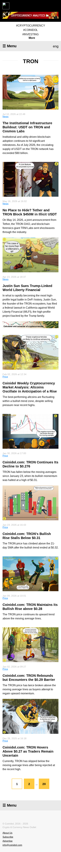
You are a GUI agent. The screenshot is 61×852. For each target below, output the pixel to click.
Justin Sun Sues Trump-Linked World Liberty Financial (27, 288)
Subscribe (8, 836)
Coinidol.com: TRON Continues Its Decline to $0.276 (30, 464)
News (5, 116)
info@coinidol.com (12, 845)
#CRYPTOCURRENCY (30, 25)
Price (5, 376)
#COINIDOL (30, 30)
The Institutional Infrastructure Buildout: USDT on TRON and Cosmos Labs (27, 127)
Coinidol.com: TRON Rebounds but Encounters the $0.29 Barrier (29, 677)
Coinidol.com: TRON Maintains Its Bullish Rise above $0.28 (30, 607)
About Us (7, 832)
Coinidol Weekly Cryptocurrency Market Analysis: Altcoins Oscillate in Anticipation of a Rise (30, 387)
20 (44, 784)
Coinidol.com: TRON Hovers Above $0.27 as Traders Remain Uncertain (28, 751)
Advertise (8, 841)
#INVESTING (30, 34)
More (32, 38)
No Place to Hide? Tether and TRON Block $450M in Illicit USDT (30, 212)
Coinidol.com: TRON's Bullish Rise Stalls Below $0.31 (27, 536)
